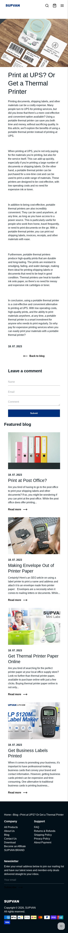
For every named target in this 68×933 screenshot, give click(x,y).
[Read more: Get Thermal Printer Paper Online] (34, 626)
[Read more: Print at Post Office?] (34, 450)
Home (7, 814)
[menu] (62, 5)
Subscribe (10, 887)
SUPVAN (30, 907)
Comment (14, 397)
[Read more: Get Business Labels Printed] (34, 720)
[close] (47, 5)
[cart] (54, 5)
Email (12, 377)
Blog (15, 814)
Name (12, 377)
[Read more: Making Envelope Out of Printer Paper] (34, 535)
